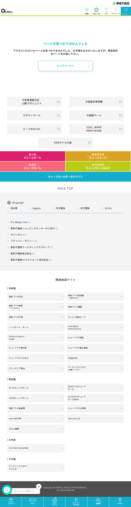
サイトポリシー (19, 234)
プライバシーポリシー (22, 240)
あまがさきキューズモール (98, 156)
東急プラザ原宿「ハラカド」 (16, 307)
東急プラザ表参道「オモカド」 (76, 296)
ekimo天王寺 (15, 418)
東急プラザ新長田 (17, 408)
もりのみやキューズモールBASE (98, 166)
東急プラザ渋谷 (16, 296)
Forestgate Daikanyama (74, 327)
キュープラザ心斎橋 (77, 408)
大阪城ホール (93, 115)
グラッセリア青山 (17, 368)
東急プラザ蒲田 (75, 306)
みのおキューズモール (32, 166)
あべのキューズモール (32, 156)
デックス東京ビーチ (77, 317)
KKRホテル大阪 (63, 142)
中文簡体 (85, 208)
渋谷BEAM (72, 358)
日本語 (14, 208)
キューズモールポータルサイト (65, 177)
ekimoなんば (74, 418)
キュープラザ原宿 (76, 337)
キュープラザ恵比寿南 (78, 347)
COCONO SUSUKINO (19, 448)
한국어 (108, 208)
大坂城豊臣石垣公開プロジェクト (32, 101)
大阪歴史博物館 (94, 101)
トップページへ (65, 65)
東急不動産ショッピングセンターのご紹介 (33, 228)
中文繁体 (60, 208)
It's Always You (19, 222)
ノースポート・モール (18, 327)
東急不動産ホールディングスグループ (30, 247)
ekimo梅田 (14, 428)
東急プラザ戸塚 (16, 317)
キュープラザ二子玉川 (18, 358)
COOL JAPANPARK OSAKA (94, 128)
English (37, 208)
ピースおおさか (31, 129)
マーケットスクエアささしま (18, 467)
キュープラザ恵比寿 (18, 347)
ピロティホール (31, 115)
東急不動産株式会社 (21, 253)
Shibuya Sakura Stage (16, 337)
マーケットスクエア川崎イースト (77, 368)
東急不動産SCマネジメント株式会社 (29, 259)
